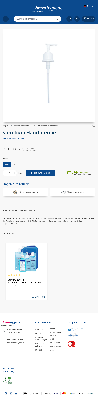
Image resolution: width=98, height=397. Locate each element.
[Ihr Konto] (77, 19)
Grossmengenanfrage (28, 192)
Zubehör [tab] (9, 233)
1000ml (17, 164)
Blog (52, 350)
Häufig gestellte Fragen (41, 338)
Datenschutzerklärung (56, 334)
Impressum (55, 343)
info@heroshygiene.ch (15, 342)
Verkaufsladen (56, 346)
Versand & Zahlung (39, 344)
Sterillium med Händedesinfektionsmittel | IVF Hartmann (24, 282)
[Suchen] (57, 19)
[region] (49, 75)
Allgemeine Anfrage (75, 192)
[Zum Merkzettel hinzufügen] (93, 125)
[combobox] (34, 19)
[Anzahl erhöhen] (14, 173)
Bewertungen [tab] (27, 210)
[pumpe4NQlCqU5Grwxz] (49, 73)
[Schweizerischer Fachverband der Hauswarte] (73, 343)
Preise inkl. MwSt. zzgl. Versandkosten (29, 150)
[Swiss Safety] (73, 335)
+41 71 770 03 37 (13, 333)
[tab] (10, 211)
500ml (6, 164)
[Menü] (6, 19)
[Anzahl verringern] (5, 173)
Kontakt (38, 333)
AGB (52, 339)
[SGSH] (73, 329)
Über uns (39, 329)
